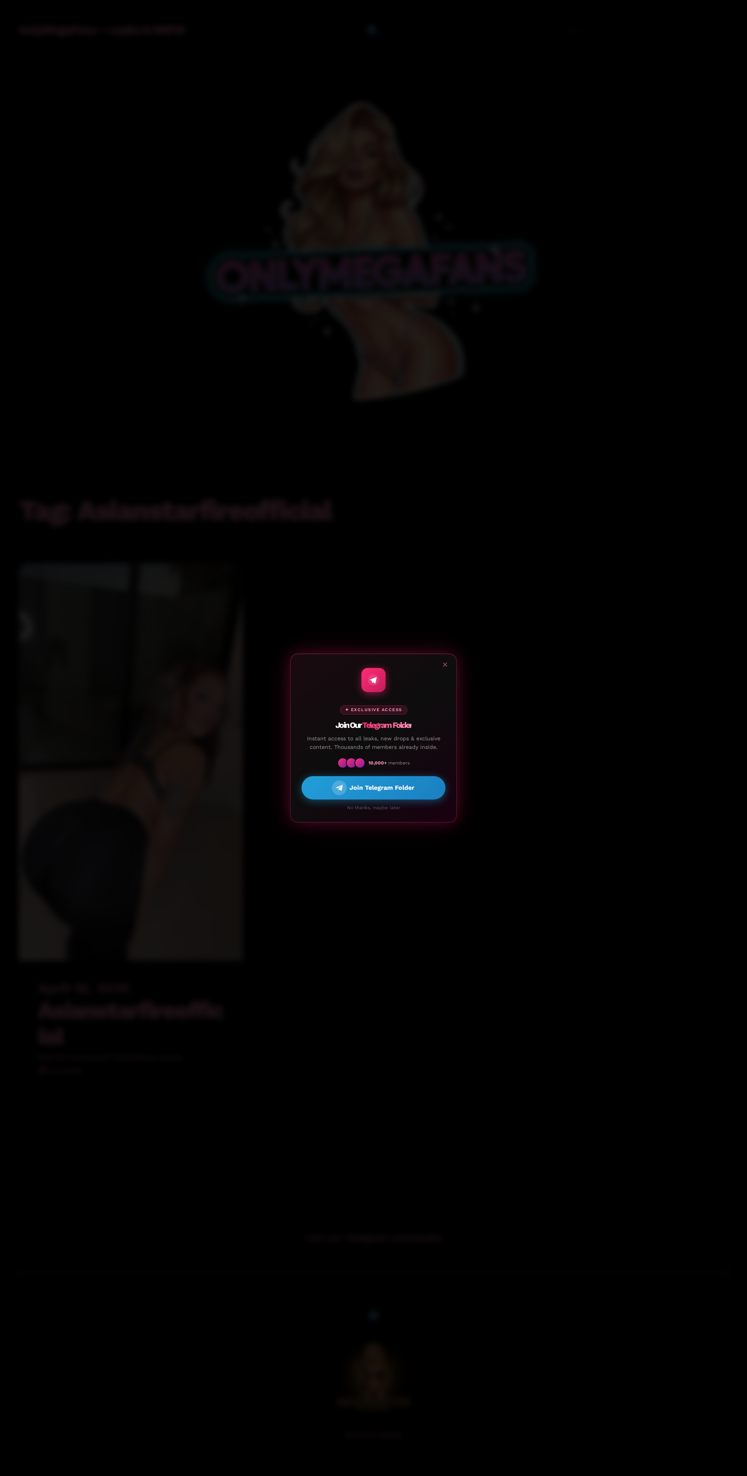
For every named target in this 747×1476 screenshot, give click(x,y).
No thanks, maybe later (373, 807)
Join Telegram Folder (381, 787)
